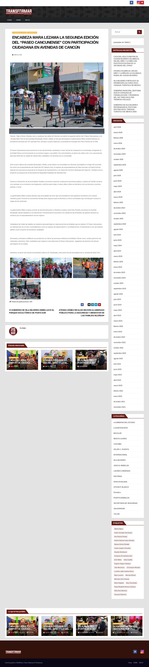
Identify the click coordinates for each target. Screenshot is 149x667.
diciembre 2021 (119, 402)
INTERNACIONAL (120, 455)
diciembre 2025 (119, 149)
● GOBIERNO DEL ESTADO (19, 32)
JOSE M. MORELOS (121, 465)
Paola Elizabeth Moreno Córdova (125, 587)
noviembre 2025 (120, 154)
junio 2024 (117, 240)
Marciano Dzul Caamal (121, 579)
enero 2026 (118, 143)
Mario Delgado (119, 583)
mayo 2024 (118, 245)
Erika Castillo (128, 560)
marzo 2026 (118, 132)
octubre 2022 (118, 348)
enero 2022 (118, 396)
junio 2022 (117, 369)
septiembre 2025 (120, 165)
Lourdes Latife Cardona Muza (123, 571)
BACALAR (118, 433)
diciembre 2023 (119, 272)
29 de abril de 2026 (52, 632)
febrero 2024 (118, 262)
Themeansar (38, 662)
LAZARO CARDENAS (122, 471)
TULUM (116, 514)
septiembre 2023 (120, 288)
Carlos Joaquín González (122, 548)
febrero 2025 (118, 202)
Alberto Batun (118, 529)
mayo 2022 (118, 375)
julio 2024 (117, 235)
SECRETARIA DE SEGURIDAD (126, 503)
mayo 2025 (118, 186)
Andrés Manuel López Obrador (124, 540)
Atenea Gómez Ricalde (121, 544)
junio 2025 (117, 181)
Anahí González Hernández (123, 533)
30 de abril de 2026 (18, 632)
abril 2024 (117, 251)
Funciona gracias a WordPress (14, 662)
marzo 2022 (118, 385)
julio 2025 (117, 175)
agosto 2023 (118, 294)
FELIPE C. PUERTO (121, 449)
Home (9, 20)
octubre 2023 (118, 283)
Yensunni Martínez (120, 594)
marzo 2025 (118, 197)
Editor (24, 328)
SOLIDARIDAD (119, 508)
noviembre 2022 (120, 342)
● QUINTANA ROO (32, 32)
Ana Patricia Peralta (120, 536)
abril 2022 (117, 380)
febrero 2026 (118, 138)
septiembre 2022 (120, 353)
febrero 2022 (118, 391)
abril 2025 (117, 192)
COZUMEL (118, 444)
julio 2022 (117, 364)
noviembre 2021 (120, 407)
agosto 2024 (118, 229)
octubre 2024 (118, 218)
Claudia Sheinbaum (120, 552)
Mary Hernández (131, 583)
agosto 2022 (118, 358)
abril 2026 (117, 127)
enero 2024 (118, 267)
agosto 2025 (118, 170)
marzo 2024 (118, 256)
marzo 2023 (118, 321)
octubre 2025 (118, 159)
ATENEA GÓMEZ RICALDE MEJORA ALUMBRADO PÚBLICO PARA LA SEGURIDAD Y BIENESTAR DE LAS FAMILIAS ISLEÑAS (81, 313)
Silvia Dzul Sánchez (120, 590)
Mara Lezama (118, 575)
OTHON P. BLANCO (121, 487)
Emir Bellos (118, 560)
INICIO (27, 20)
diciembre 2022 (119, 337)
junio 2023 (117, 305)
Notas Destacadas (120, 482)
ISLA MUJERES (23, 357)
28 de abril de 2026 (87, 632)
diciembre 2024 (119, 208)
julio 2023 (117, 299)
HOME (18, 20)
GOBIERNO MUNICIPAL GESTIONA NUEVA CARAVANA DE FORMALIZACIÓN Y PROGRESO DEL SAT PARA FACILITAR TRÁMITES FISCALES (127, 95)
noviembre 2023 (120, 278)
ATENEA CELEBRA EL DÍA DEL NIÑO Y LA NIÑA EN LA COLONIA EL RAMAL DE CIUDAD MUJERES (127, 73)
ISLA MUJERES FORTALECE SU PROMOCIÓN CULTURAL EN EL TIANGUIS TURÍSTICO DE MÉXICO (127, 83)
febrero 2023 (118, 326)
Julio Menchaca (119, 567)
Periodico (117, 492)
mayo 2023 (118, 310)
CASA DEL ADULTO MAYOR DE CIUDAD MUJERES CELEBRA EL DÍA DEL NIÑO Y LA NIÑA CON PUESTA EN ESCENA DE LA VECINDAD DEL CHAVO (126, 61)
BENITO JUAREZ (120, 438)
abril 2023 (117, 315)
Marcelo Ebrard (131, 575)
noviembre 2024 (120, 213)
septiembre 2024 (120, 224)
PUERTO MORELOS (121, 498)
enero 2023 (118, 332)
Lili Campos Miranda (133, 567)
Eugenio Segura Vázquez (122, 563)
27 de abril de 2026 (122, 632)
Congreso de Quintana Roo (123, 556)
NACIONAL (118, 476)
